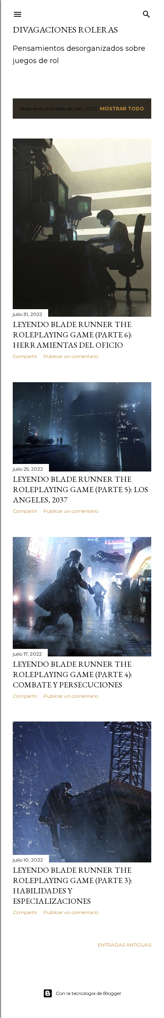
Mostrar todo (122, 109)
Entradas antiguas (124, 945)
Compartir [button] (25, 356)
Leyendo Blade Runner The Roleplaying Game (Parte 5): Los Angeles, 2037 (80, 489)
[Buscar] (146, 12)
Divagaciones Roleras (65, 29)
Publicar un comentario (70, 356)
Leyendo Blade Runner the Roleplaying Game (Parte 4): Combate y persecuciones (72, 674)
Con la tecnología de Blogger (88, 993)
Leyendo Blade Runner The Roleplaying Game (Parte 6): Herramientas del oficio (72, 334)
